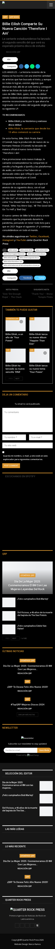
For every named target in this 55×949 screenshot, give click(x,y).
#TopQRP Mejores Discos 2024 (27, 704)
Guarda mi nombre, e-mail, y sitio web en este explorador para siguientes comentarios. (25, 457)
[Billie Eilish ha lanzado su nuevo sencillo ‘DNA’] (16, 356)
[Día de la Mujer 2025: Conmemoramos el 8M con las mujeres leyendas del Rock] (27, 577)
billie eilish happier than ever (14, 254)
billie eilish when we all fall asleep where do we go (21, 265)
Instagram (8, 240)
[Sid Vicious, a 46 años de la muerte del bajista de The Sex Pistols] (8, 616)
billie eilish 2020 (26, 250)
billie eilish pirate (10, 258)
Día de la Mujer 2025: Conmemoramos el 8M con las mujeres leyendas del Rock (27, 585)
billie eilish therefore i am (13, 261)
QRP (5, 17)
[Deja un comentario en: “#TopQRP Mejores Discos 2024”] (37, 708)
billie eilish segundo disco (29, 258)
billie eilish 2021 (42, 250)
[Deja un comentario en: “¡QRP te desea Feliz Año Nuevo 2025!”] (37, 691)
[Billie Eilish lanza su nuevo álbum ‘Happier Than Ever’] (39, 324)
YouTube (21, 240)
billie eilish (13, 250)
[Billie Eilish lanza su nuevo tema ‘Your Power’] (39, 356)
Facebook (43, 236)
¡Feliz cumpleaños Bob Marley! (32, 599)
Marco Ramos (35, 944)
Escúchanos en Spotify (20, 476)
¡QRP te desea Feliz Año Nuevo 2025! (27, 687)
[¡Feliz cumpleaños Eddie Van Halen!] (8, 629)
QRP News (14, 17)
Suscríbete (44, 750)
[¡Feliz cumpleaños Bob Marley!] (8, 602)
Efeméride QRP (12, 318)
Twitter (33, 236)
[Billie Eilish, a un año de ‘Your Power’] (16, 324)
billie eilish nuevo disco (36, 254)
